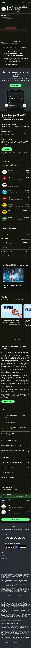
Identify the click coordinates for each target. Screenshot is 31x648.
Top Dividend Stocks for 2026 (11, 320)
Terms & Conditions (14, 623)
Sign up (2, 42)
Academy (5, 154)
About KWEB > (13, 47)
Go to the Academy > (16, 339)
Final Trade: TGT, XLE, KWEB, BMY (12, 286)
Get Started (8, 401)
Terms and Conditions (23, 616)
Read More (5, 334)
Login (23, 2)
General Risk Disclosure (5, 623)
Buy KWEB (15, 85)
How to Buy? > (23, 47)
